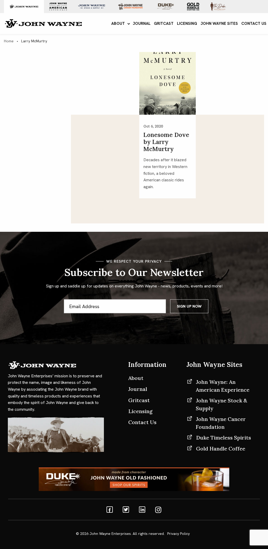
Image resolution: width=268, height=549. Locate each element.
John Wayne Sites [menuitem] (219, 23)
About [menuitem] (118, 23)
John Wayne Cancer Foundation (221, 423)
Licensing (140, 411)
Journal (137, 389)
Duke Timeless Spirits (223, 437)
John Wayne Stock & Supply (221, 404)
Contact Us (142, 422)
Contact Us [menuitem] (253, 23)
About (135, 378)
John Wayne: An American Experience (222, 386)
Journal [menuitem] (141, 23)
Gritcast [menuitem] (164, 23)
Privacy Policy (178, 533)
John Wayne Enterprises (110, 533)
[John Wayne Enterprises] (43, 23)
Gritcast (139, 400)
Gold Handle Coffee (220, 448)
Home (9, 41)
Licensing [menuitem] (187, 23)
